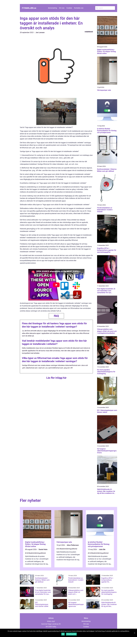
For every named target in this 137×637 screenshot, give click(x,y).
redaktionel (89, 32)
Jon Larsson (40, 32)
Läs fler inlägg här (56, 377)
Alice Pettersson (73, 545)
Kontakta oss (78, 8)
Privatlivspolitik (71, 634)
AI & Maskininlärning (32, 553)
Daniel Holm (43, 549)
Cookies (69, 8)
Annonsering (52, 8)
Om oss (61, 8)
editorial (43, 553)
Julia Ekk (102, 549)
